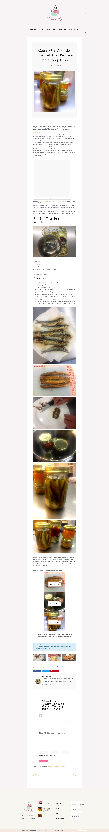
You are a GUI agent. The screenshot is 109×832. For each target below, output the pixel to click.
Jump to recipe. (37, 132)
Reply (69, 721)
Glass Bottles (62, 298)
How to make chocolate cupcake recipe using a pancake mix (47, 804)
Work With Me (57, 29)
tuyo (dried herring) (41, 259)
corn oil (38, 261)
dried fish (62, 667)
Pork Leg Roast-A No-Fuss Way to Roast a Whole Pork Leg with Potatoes (47, 810)
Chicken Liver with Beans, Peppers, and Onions (47, 816)
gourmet (69, 667)
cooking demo (56, 667)
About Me (33, 29)
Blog (65, 29)
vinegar (38, 272)
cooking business (49, 667)
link (50, 648)
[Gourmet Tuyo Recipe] (39, 657)
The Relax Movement (44, 29)
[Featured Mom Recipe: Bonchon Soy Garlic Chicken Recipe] (69, 657)
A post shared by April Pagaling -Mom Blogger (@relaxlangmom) (46, 198)
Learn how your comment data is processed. (56, 766)
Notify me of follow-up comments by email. (48, 755)
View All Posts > (45, 686)
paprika (41, 274)
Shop (70, 29)
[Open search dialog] (85, 32)
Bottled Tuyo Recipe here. (64, 568)
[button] (37, 671)
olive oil (38, 264)
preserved (37, 668)
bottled (36, 667)
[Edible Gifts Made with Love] (54, 657)
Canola (48, 557)
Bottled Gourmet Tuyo (43, 201)
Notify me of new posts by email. (46, 757)
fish (65, 667)
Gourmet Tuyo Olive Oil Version (59, 201)
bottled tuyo (41, 667)
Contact (76, 29)
